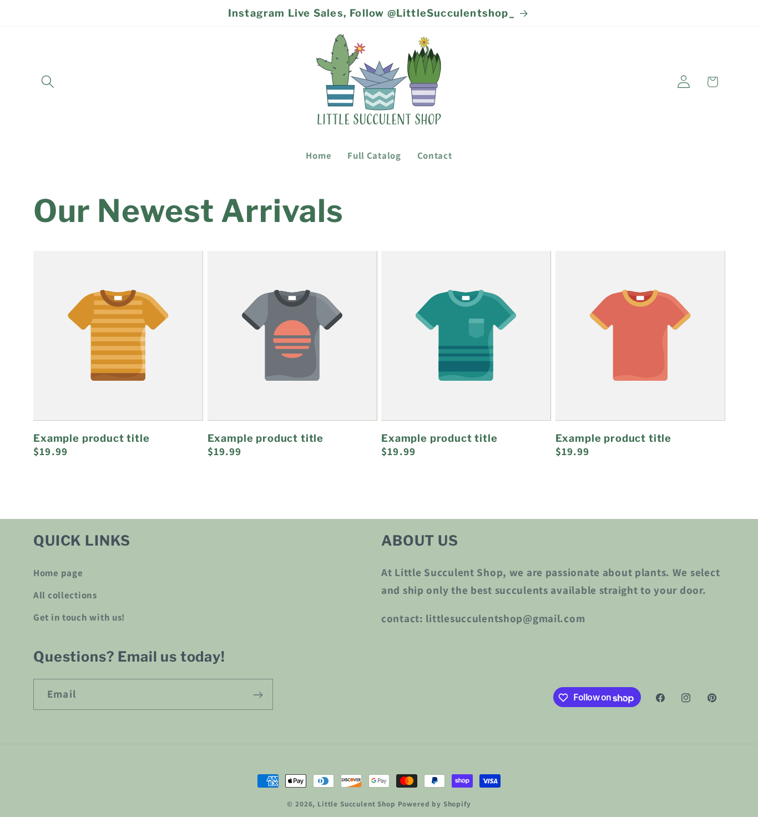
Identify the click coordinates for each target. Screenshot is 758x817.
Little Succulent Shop (356, 804)
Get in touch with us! (79, 617)
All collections (65, 594)
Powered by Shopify (434, 804)
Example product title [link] (91, 438)
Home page (58, 572)
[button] (48, 82)
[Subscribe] (257, 694)
